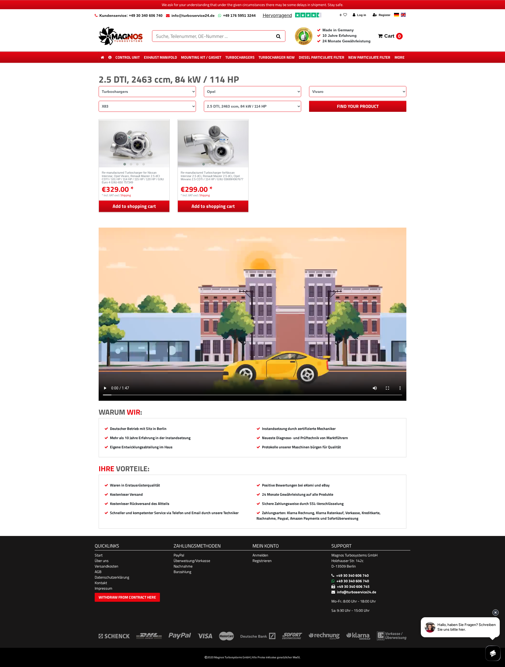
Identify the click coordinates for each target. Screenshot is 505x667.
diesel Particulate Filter (321, 57)
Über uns (102, 560)
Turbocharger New (277, 57)
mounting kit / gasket (201, 57)
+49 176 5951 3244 (239, 15)
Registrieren (262, 560)
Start (99, 555)
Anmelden (260, 555)
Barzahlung (182, 571)
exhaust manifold (160, 57)
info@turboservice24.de (193, 15)
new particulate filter (369, 57)
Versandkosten (106, 566)
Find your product (358, 106)
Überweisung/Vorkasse (192, 560)
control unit (127, 57)
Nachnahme (183, 566)
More (400, 57)
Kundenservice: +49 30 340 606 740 (131, 15)
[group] (134, 143)
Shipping (125, 195)
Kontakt (101, 582)
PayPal (179, 555)
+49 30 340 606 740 (352, 575)
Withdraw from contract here (127, 597)
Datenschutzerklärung (112, 577)
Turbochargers (240, 57)
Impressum (103, 588)
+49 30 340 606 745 (353, 586)
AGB (98, 571)
